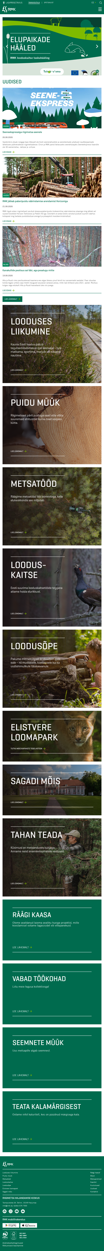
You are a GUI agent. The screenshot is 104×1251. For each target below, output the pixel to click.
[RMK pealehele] (9, 9)
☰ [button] (100, 10)
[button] (7, 46)
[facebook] (5, 1211)
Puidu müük (7, 1176)
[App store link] (28, 1226)
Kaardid (93, 1182)
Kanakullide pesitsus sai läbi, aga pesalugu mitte (28, 270)
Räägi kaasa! (95, 1172)
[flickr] (23, 1211)
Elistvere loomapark (10, 1188)
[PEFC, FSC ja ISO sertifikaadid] (52, 1235)
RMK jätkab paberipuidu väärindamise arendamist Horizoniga (35, 201)
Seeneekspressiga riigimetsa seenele (22, 132)
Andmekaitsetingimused (13, 1243)
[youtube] (17, 1211)
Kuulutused (94, 1185)
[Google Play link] (11, 1226)
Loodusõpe (7, 1185)
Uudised (93, 1188)
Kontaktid (94, 1191)
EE (93, 2)
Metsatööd (7, 1179)
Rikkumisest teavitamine (13, 1245)
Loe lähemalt (11, 299)
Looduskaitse (8, 1182)
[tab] (49, 72)
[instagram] (11, 1211)
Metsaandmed (95, 1179)
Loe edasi (9, 152)
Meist (92, 1176)
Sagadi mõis (7, 1191)
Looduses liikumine (10, 1172)
